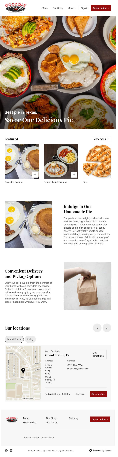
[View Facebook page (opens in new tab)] (6, 450)
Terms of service (31, 437)
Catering (73, 418)
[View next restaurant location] (107, 328)
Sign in (84, 8)
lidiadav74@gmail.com (77, 368)
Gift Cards (51, 422)
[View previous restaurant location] (97, 328)
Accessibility (48, 437)
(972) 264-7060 (75, 365)
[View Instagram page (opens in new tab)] (11, 450)
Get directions (98, 354)
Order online (98, 394)
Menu (45, 8)
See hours (80, 394)
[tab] (14, 339)
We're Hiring (29, 422)
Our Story (58, 8)
